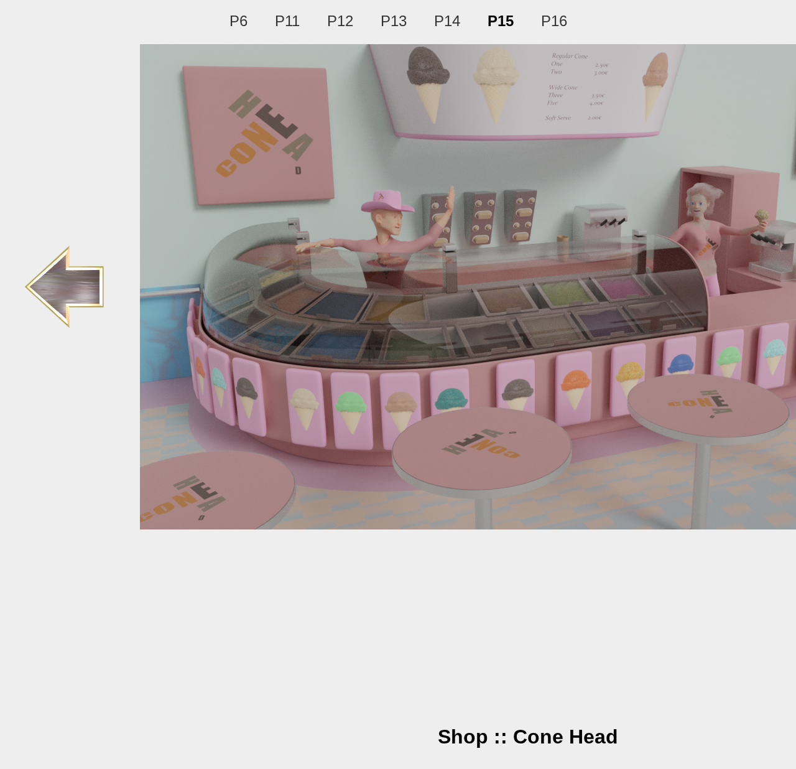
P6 (238, 20)
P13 (394, 20)
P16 (554, 20)
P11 (287, 20)
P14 (447, 20)
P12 (340, 20)
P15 (501, 20)
